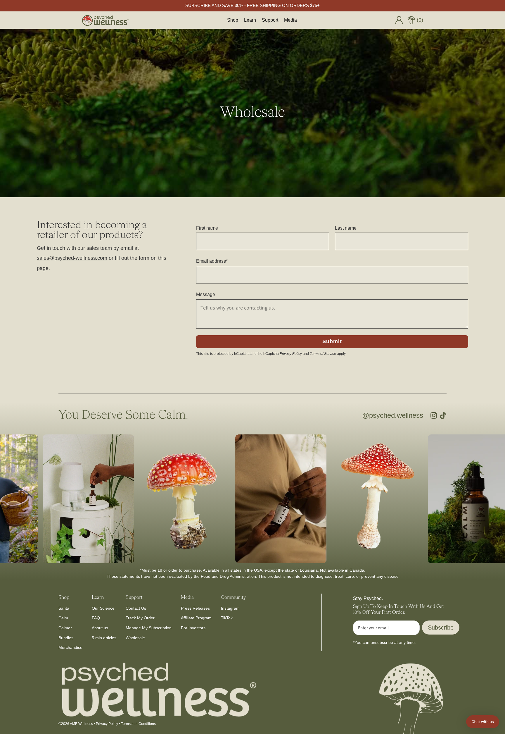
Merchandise (70, 647)
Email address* (212, 261)
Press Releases (195, 608)
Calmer (65, 627)
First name (207, 228)
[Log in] (399, 20)
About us (100, 627)
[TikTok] (443, 415)
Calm (63, 618)
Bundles (65, 637)
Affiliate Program (196, 618)
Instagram (230, 608)
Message (205, 294)
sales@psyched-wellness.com (72, 258)
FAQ (96, 618)
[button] (482, 721)
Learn (250, 20)
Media (290, 20)
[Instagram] (433, 415)
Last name (346, 228)
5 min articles (104, 637)
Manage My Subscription (149, 627)
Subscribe (441, 627)
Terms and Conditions (138, 724)
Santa (63, 608)
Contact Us (136, 608)
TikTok (227, 618)
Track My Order (140, 618)
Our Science (103, 608)
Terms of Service (323, 354)
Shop (232, 20)
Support (270, 20)
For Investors (193, 627)
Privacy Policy (291, 354)
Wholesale (135, 637)
